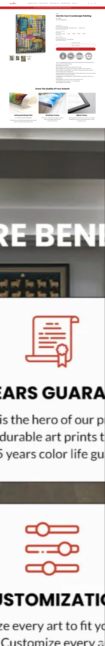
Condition (59, 25)
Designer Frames (65, 3)
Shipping (63, 19)
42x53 (84, 33)
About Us (74, 3)
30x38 (73, 33)
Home (57, 13)
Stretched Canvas (73, 27)
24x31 (68, 33)
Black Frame (82, 27)
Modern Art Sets (32, 3)
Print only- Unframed (62, 27)
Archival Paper (70, 39)
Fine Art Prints (43, 3)
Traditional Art (54, 3)
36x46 (78, 33)
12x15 (58, 33)
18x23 (63, 33)
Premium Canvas (61, 39)
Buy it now (75, 49)
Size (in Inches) (60, 31)
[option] (52, 7)
